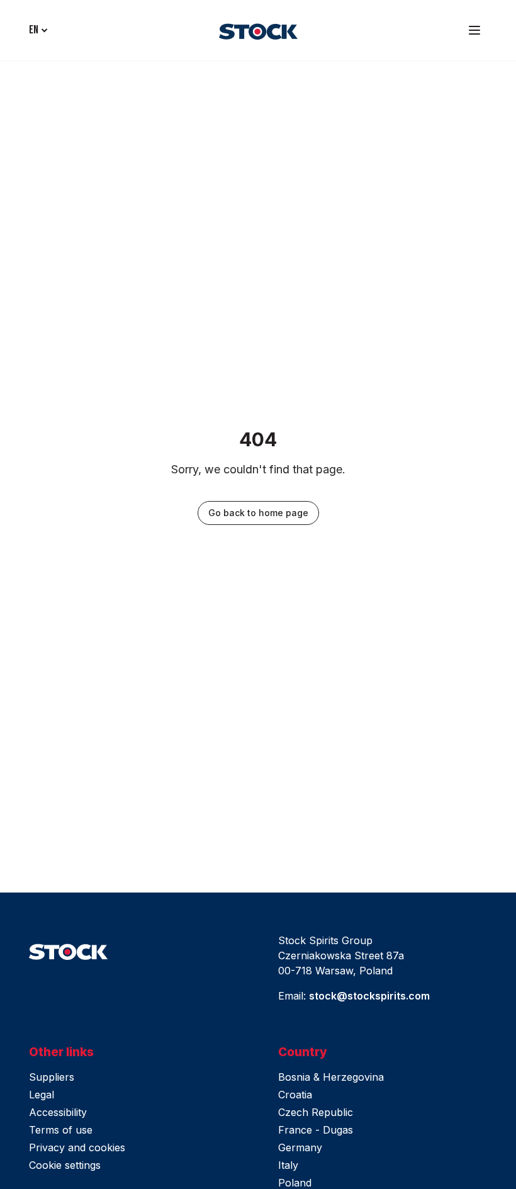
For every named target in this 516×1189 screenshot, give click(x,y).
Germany (300, 1147)
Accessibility (58, 1112)
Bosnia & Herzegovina (331, 1077)
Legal (41, 1094)
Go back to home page (258, 512)
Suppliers (51, 1077)
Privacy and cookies (77, 1147)
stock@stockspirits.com (369, 995)
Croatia (295, 1094)
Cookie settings (65, 1165)
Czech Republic (315, 1112)
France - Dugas (315, 1130)
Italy (288, 1165)
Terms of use (61, 1130)
